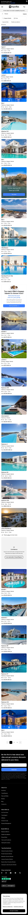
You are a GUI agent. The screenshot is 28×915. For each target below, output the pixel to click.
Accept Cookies (14, 910)
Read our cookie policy (8, 906)
